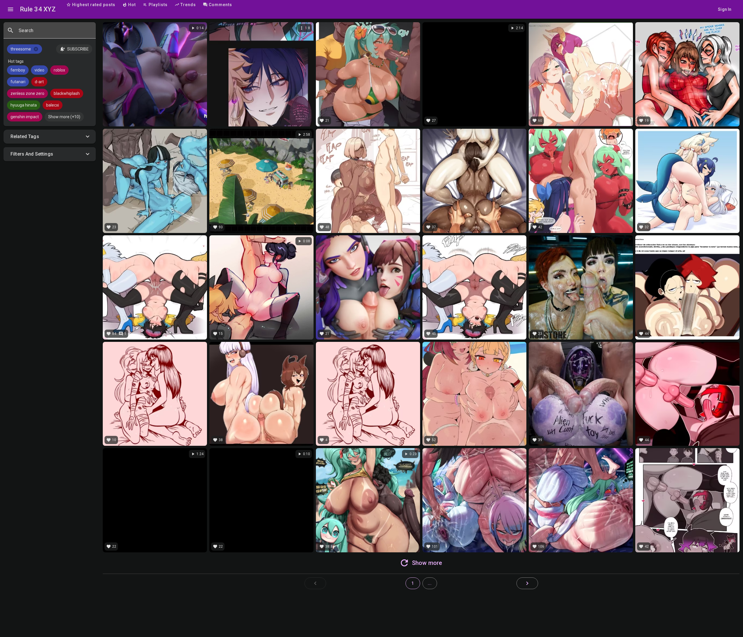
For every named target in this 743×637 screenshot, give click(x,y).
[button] (50, 137)
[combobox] (55, 32)
